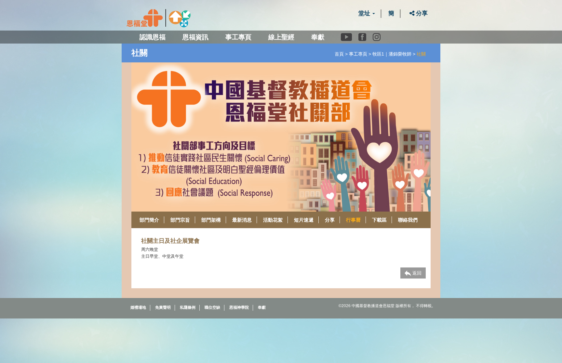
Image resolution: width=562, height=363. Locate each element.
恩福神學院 (239, 307)
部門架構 (211, 220)
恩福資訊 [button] (195, 37)
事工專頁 (358, 54)
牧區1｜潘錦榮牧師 (391, 54)
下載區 (379, 220)
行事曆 (353, 220)
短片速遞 (304, 220)
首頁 (339, 54)
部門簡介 (149, 220)
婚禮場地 (138, 307)
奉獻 (317, 37)
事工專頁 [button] (238, 37)
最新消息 (242, 220)
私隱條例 (187, 307)
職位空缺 (212, 307)
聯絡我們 (408, 220)
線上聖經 (281, 37)
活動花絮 (273, 220)
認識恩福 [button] (153, 37)
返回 (416, 273)
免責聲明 (163, 307)
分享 (421, 13)
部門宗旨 (180, 220)
